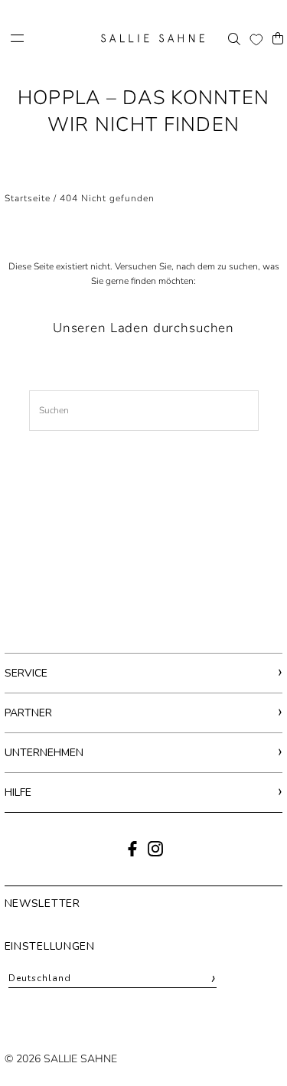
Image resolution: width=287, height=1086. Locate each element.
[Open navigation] (51, 38)
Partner (28, 713)
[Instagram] (155, 853)
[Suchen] (234, 38)
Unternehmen (44, 752)
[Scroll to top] (254, 1046)
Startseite (28, 198)
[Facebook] (132, 853)
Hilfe (18, 792)
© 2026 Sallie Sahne (61, 1059)
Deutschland (112, 978)
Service (26, 673)
